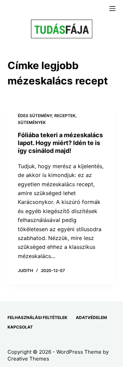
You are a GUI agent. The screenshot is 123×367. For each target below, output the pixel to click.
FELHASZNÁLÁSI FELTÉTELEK (37, 317)
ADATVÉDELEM (91, 317)
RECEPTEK (65, 115)
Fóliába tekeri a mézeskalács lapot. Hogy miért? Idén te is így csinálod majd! (60, 143)
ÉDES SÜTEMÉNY (35, 115)
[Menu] (112, 8)
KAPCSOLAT (20, 327)
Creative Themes (28, 358)
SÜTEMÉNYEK (32, 122)
